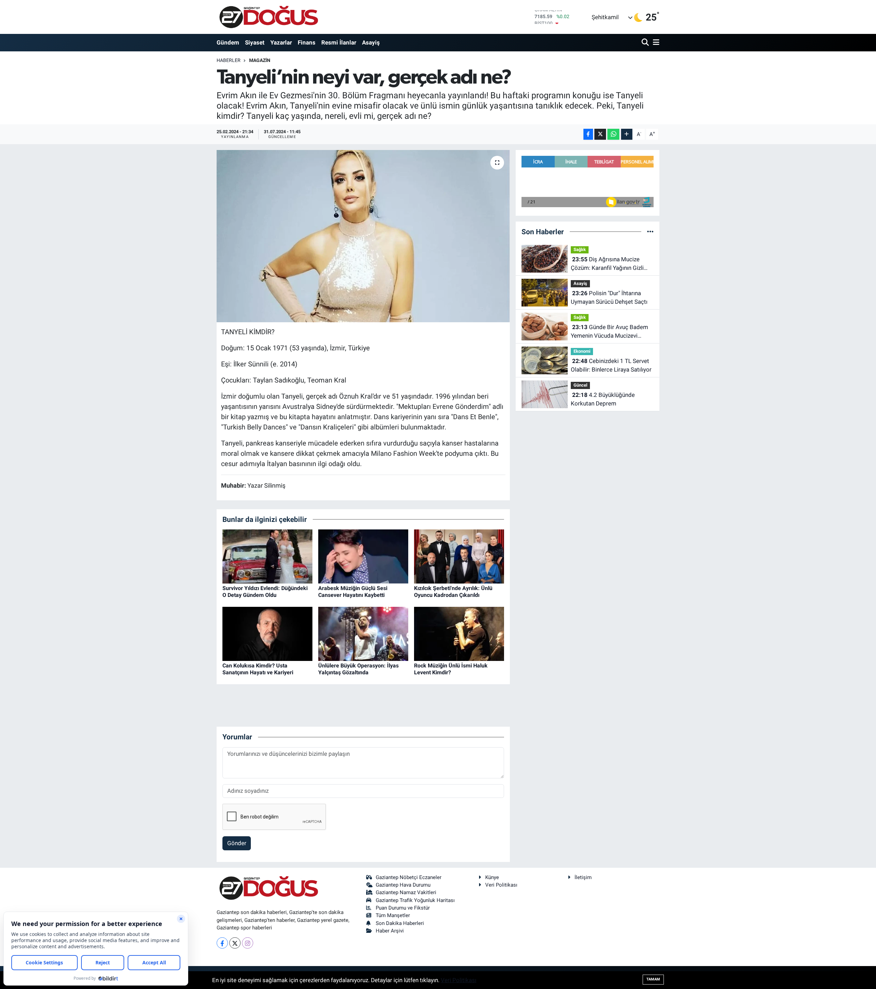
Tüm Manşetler (393, 915)
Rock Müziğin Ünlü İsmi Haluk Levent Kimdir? (451, 668)
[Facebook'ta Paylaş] (588, 134)
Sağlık (580, 249)
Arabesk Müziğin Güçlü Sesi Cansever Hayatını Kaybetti (352, 591)
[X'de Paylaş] (600, 134)
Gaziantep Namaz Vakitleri (406, 892)
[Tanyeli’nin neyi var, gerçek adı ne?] (363, 236)
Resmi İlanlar (338, 42)
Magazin (259, 60)
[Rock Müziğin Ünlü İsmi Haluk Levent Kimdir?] (459, 633)
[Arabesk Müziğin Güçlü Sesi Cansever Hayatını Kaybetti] (363, 556)
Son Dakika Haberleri (400, 923)
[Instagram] (247, 943)
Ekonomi (582, 351)
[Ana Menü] (655, 42)
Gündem (228, 42)
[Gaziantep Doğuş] (269, 17)
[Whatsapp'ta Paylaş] (613, 134)
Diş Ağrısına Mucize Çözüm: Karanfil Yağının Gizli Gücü (607, 264)
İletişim (583, 877)
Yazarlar (281, 42)
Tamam (653, 979)
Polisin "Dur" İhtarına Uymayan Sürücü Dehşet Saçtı (609, 297)
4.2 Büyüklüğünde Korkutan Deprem (603, 399)
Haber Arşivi (390, 931)
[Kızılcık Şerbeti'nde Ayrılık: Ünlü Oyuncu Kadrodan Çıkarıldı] (459, 556)
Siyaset (255, 42)
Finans (306, 42)
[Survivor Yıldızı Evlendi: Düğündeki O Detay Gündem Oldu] (267, 556)
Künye (492, 877)
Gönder (236, 843)
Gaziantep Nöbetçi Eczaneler (408, 877)
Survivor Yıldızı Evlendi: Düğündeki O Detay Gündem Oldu (265, 591)
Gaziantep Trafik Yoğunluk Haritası (415, 900)
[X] (235, 943)
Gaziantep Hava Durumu (403, 885)
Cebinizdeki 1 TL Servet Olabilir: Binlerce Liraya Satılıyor (611, 365)
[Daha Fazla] (626, 134)
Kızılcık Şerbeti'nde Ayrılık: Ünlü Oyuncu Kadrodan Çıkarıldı (453, 591)
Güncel (580, 385)
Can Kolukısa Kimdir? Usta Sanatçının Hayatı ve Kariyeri (257, 668)
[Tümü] (650, 231)
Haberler (229, 60)
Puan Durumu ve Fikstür (403, 908)
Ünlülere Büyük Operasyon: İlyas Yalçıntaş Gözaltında (358, 668)
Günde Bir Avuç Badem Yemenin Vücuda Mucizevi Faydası (609, 332)
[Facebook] (222, 943)
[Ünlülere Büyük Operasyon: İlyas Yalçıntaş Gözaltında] (363, 633)
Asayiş (371, 42)
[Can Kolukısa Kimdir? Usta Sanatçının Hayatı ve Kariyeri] (267, 633)
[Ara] (646, 42)
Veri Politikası (501, 885)
